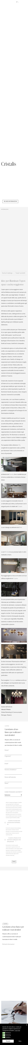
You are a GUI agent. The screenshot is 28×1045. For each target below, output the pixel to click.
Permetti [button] (8, 1041)
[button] (3, 1033)
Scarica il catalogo (7, 273)
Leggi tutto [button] (17, 1030)
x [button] (26, 1024)
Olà (19, 445)
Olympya (12, 680)
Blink (20, 527)
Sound (11, 474)
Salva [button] (20, 1041)
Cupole (15, 578)
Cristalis (20, 506)
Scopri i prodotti (20, 273)
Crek (7, 552)
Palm (2, 619)
